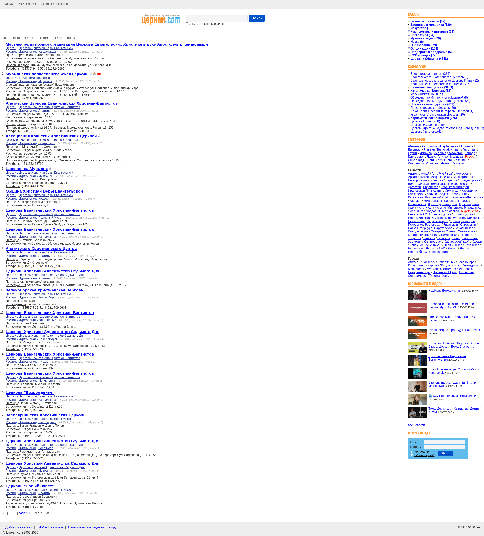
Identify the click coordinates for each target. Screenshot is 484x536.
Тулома (434, 275)
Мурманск (45, 81)
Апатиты (44, 110)
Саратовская (443, 228)
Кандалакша (47, 51)
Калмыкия (460, 194)
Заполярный (47, 320)
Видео (29, 38)
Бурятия (451, 180)
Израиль (426, 153)
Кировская (451, 200)
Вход (445, 453)
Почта (71, 38)
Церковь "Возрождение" (30, 392)
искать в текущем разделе (206, 23)
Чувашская (416, 248)
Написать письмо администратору (92, 527)
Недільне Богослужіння (445, 290)
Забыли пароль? (424, 455)
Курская (440, 207)
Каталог (414, 14)
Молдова (456, 156)
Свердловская (418, 231)
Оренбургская (455, 217)
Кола (457, 265)
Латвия (432, 156)
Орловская (474, 217)
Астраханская (441, 177)
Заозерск (428, 262)
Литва (443, 156)
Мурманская (27, 51)
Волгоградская (418, 183)
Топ (5, 38)
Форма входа (419, 433)
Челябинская (453, 245)
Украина (461, 160)
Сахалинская (464, 228)
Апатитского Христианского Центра (41, 248)
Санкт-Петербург (420, 228)
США (411, 160)
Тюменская (470, 238)
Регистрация (27, 4)
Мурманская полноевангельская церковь (47, 74)
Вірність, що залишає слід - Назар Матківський (452, 384)
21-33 (12, 513)
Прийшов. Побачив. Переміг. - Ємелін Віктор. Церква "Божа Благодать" (454, 344)
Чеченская (472, 245)
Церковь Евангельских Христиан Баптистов (49, 107)
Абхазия (414, 146)
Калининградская (439, 194)
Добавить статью (51, 527)
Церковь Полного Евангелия (60, 139)
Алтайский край (443, 173)
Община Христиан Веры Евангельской (44, 191)
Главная (7, 4)
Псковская (415, 224)
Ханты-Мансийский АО (426, 245)
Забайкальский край (455, 187)
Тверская (414, 238)
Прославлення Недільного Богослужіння (447, 358)
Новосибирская (419, 217)
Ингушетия (435, 190)
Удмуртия (414, 241)
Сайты (57, 38)
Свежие (43, 38)
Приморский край (462, 221)
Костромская (417, 204)
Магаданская (473, 207)
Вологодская (440, 183)
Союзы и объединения (21, 139)
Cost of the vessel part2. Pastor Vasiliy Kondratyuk (454, 371)
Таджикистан (426, 160)
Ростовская (433, 224)
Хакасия (478, 241)
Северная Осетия (443, 231)
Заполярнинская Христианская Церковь (46, 415)
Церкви (11, 48)
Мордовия (433, 211)
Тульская (443, 238)
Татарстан (467, 234)
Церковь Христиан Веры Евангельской (46, 48)
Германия (469, 149)
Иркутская (452, 190)
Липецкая (455, 207)
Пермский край (437, 221)
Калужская (415, 197)
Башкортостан (463, 177)
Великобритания (448, 149)
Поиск (257, 18)
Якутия (452, 248)
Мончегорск (46, 380)
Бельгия (429, 149)
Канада (470, 153)
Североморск (47, 339)
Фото (16, 38)
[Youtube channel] (99, 74)
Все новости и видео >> (427, 283)
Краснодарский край (442, 204)
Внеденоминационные (35, 77)
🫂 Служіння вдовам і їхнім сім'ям (452, 395)
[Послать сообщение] (90, 74)
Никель (43, 361)
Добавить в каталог (19, 527)
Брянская (436, 180)
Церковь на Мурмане (27, 168)
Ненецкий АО (417, 214)
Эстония (458, 163)
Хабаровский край (457, 241)
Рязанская (450, 224)
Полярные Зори (419, 272)
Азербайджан (448, 146)
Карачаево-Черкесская (467, 197)
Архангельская (418, 177)
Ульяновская (433, 241)
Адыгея (413, 173)
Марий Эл (416, 211)
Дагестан (414, 187)
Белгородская (417, 180)
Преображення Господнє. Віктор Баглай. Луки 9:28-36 (451, 305)
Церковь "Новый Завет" (30, 486)
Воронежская (460, 183)
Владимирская (469, 180)
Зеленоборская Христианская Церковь (44, 290)
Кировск (433, 265)
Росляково (45, 448)
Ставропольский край (423, 234)
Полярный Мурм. (50, 217)
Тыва (456, 238)
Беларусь (414, 149)
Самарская (468, 224)
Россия (11, 51)
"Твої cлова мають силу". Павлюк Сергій (451, 318)
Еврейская (430, 187)
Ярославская (438, 251)
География (416, 139)
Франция (432, 163)
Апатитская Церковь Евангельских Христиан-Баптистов (62, 103)
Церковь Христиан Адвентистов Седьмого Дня (52, 271)
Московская (450, 211)
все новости (416, 425)
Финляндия (416, 163)
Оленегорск (46, 143)
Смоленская (466, 231)
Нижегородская (440, 214)
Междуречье (471, 265)
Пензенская (416, 221)
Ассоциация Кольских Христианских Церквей (51, 136)
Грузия (412, 153)
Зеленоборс (46, 297)
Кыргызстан (416, 156)
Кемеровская (433, 200)
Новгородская (463, 214)
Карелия (415, 200)
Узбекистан (446, 160)
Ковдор (43, 198)
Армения (467, 146)
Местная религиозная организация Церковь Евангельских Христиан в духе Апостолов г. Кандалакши (107, 44)
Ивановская (416, 190)
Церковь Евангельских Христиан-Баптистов (50, 210)
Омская (437, 217)
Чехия (445, 163)
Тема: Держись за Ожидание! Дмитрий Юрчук (455, 410)
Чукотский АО (435, 248)
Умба (445, 275)
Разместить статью (54, 4)
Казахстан (455, 153)
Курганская (424, 207)
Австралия (429, 146)
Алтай (425, 173)
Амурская (462, 173)
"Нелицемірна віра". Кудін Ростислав (454, 330)
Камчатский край (437, 197)
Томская (429, 238)
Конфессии (417, 66)
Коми (464, 200)
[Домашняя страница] (94, 74)
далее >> (25, 513)
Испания (440, 153)
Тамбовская (449, 234)
